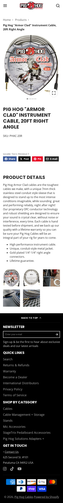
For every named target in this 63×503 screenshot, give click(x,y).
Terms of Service (15, 395)
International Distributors (21, 383)
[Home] (31, 6)
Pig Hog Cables (23, 497)
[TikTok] (12, 469)
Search (8, 359)
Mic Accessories (14, 427)
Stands (8, 420)
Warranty (9, 371)
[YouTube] (19, 469)
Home (7, 20)
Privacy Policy (12, 389)
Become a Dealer (15, 377)
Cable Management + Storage (24, 415)
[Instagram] (5, 469)
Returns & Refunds (16, 365)
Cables (7, 409)
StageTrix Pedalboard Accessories (27, 432)
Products (21, 20)
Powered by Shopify (46, 497)
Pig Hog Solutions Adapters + (23, 439)
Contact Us (12, 452)
